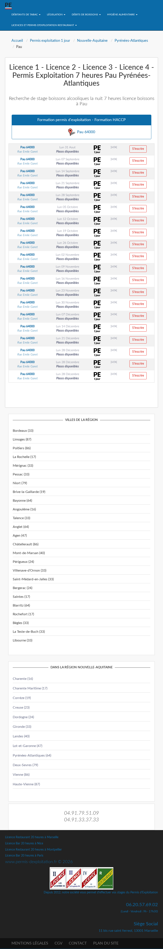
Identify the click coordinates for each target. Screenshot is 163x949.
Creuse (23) (21, 707)
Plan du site (105, 943)
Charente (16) (23, 678)
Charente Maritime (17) (30, 688)
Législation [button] (55, 14)
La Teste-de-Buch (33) (29, 631)
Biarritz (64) (21, 605)
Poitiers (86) (22, 448)
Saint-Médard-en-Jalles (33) (33, 579)
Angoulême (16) (24, 509)
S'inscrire (138, 148)
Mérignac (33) (23, 465)
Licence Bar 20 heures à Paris (24, 855)
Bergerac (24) (22, 588)
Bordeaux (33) (23, 430)
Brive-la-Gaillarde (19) (29, 492)
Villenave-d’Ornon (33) (29, 570)
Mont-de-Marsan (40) (29, 553)
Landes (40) (21, 736)
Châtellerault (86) (25, 544)
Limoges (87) (22, 439)
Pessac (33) (21, 474)
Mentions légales (29, 943)
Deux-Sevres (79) (25, 765)
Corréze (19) (22, 698)
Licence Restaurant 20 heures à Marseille (31, 837)
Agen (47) (20, 535)
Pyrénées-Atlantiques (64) (32, 755)
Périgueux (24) (23, 561)
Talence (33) (21, 518)
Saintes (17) (21, 596)
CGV (58, 943)
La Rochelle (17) (24, 457)
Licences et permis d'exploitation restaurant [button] (43, 25)
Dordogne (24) (23, 717)
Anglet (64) (21, 527)
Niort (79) (20, 483)
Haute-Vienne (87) (26, 784)
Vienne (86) (21, 774)
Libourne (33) (22, 640)
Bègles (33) (21, 623)
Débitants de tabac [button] (24, 14)
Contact (78, 943)
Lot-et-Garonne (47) (27, 746)
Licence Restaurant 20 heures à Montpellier (33, 849)
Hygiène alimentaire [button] (121, 14)
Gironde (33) (22, 726)
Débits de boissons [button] (85, 14)
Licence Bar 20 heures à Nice (24, 843)
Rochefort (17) (23, 614)
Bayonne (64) (22, 500)
